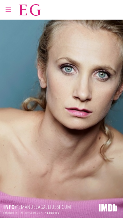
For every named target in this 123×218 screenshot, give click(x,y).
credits (53, 212)
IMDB (108, 207)
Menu (8, 10)
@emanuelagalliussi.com (37, 206)
